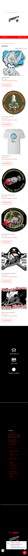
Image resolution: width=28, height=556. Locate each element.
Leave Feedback (12, 443)
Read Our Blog (11, 444)
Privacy (11, 474)
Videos (11, 463)
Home (2, 43)
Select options (6, 85)
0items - (23, 37)
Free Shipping (11, 433)
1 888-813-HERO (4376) (14, 441)
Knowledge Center (14, 454)
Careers (11, 452)
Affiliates (11, 455)
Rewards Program (12, 432)
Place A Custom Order (14, 436)
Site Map (11, 476)
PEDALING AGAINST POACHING (10, 80)
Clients (9, 447)
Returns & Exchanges (14, 473)
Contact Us (11, 439)
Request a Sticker (14, 373)
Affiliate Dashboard (14, 458)
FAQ (15, 439)
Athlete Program (13, 465)
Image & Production (14, 468)
